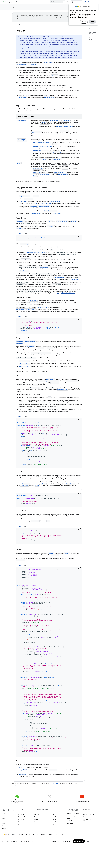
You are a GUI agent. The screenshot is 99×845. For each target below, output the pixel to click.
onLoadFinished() (60, 277)
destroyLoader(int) (55, 152)
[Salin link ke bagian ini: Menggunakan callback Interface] (40, 338)
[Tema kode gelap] (79, 236)
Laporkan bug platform (88, 812)
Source (3, 821)
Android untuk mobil (39, 819)
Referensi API (70, 818)
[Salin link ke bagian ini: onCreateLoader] (28, 376)
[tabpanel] (49, 238)
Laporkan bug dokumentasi (89, 814)
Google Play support (88, 817)
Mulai (92, 21)
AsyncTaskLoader (38, 168)
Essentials (19, 2)
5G (19, 824)
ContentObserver (49, 97)
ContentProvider (45, 174)
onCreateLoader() (45, 267)
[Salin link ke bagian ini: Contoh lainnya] (27, 761)
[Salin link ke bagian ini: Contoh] (23, 550)
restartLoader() (36, 132)
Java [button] (25, 233)
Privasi (19, 821)
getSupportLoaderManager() (64, 126)
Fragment (33, 64)
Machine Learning (22, 814)
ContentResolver (63, 174)
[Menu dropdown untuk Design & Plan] (37, 2)
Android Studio (87, 2)
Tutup (84, 21)
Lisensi (8, 841)
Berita (3, 823)
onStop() (41, 348)
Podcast (4, 828)
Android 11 (53, 826)
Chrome (28, 834)
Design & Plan (31, 2)
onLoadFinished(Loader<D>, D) (42, 146)
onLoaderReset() (24, 366)
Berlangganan (78, 841)
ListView (67, 553)
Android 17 (53, 812)
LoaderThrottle (23, 774)
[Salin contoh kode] (81, 236)
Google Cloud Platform (46, 834)
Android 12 (53, 824)
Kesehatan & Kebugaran (24, 817)
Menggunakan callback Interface (66, 293)
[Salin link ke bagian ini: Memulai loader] (28, 218)
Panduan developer (71, 816)
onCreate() (50, 226)
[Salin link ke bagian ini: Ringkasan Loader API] (36, 106)
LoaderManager (21, 120)
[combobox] (57, 1)
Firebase (35, 834)
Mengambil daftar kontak (25, 770)
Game (19, 812)
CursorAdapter (70, 484)
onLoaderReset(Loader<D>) (41, 150)
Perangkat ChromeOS (39, 817)
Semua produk (59, 834)
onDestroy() (22, 79)
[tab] (19, 233)
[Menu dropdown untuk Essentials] (24, 2)
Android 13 (53, 821)
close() (44, 484)
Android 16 (53, 814)
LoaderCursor (22, 767)
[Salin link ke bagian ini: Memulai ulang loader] (32, 297)
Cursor (35, 175)
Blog (3, 826)
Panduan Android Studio (73, 813)
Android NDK (70, 823)
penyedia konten (48, 63)
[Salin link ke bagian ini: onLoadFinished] (27, 472)
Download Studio (71, 821)
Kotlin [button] (19, 233)
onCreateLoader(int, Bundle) (42, 142)
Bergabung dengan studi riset (89, 820)
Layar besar (37, 812)
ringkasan (67, 57)
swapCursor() (25, 485)
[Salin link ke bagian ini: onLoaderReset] (27, 511)
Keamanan (4, 818)
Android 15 (53, 817)
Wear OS (36, 814)
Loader (44, 122)
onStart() (50, 348)
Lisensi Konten (54, 783)
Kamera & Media (22, 819)
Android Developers (20, 24)
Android (4, 813)
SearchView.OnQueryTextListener (26, 309)
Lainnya (43, 2)
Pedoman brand (15, 841)
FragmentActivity (21, 64)
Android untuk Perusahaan (8, 816)
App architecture (8, 7)
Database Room (61, 46)
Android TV (37, 821)
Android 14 (53, 819)
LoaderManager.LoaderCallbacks (21, 140)
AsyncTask (55, 75)
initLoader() (64, 130)
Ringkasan (28, 57)
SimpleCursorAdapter (50, 211)
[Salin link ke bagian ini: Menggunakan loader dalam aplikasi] (48, 188)
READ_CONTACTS (20, 560)
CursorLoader (23, 97)
